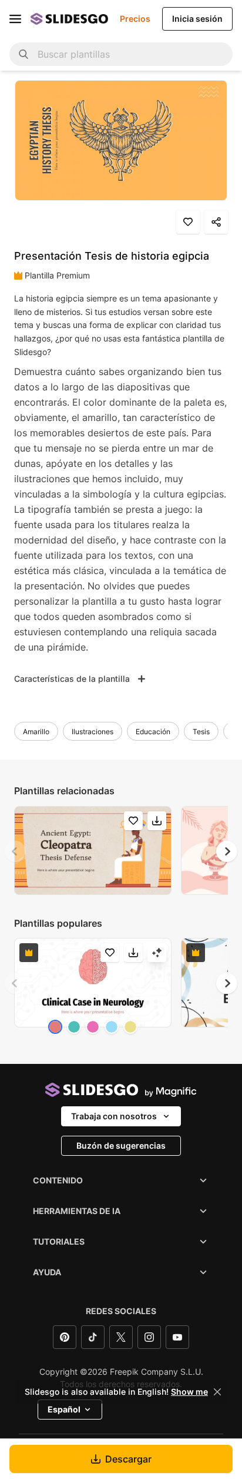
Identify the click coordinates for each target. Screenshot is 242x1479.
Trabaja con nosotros (114, 1116)
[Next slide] (226, 851)
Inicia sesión (197, 19)
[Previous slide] (15, 851)
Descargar (128, 1459)
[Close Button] (217, 1391)
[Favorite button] (188, 222)
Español (64, 1409)
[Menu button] (15, 19)
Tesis (201, 731)
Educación (153, 731)
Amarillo (36, 731)
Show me (189, 1392)
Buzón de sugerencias (121, 1145)
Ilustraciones (92, 731)
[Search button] (23, 54)
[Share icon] (216, 222)
